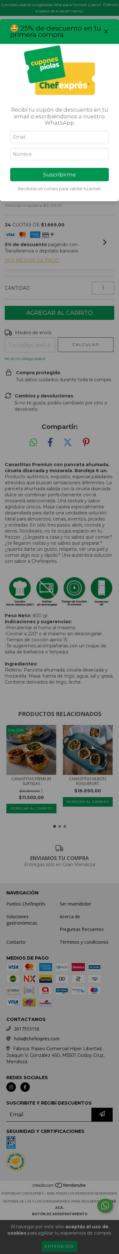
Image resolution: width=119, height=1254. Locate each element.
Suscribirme (59, 174)
